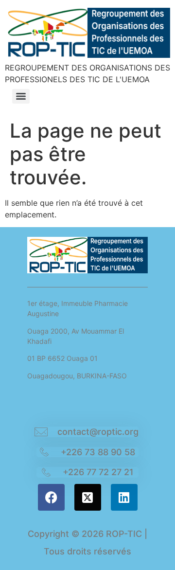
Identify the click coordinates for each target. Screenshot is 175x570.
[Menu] (21, 96)
